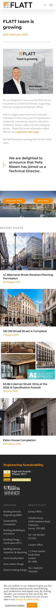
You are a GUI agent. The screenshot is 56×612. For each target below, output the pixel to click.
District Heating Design (15, 569)
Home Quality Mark (13, 558)
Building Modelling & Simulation (14, 532)
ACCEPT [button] (32, 605)
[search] (45, 5)
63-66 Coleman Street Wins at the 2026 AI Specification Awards (25, 385)
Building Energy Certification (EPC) (12, 541)
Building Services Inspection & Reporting (15, 550)
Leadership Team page (27, 131)
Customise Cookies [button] (14, 605)
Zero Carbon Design (13, 563)
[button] (51, 4)
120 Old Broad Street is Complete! (25, 331)
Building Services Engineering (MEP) (12, 513)
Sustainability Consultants (10, 522)
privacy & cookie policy (27, 599)
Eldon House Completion (19, 440)
